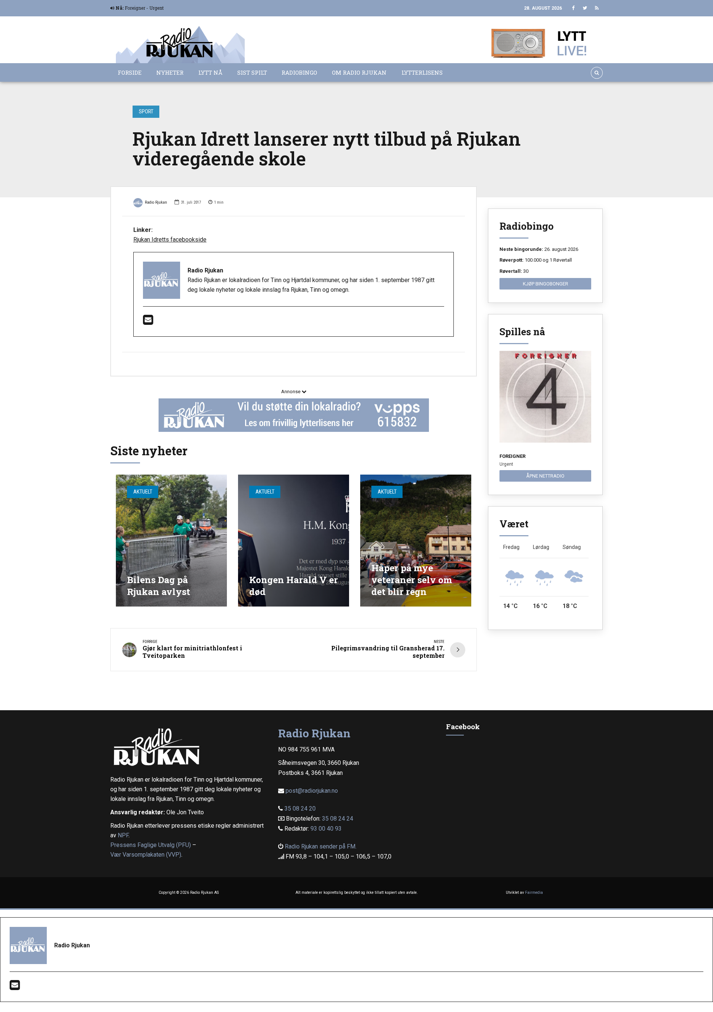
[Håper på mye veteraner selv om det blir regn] (416, 540)
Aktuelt (142, 491)
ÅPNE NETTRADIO (545, 476)
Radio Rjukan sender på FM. (320, 846)
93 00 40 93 (326, 828)
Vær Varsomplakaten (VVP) (145, 854)
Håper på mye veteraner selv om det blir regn (411, 579)
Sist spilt (252, 72)
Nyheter (169, 72)
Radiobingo (299, 72)
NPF (123, 835)
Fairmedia (534, 892)
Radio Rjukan (156, 202)
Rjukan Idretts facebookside (169, 239)
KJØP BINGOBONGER (545, 284)
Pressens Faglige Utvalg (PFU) (150, 844)
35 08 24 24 (337, 818)
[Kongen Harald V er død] (293, 540)
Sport (146, 111)
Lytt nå (210, 72)
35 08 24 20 (300, 808)
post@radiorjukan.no (312, 790)
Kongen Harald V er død (293, 585)
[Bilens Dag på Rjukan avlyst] (171, 540)
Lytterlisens (422, 72)
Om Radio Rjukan (359, 72)
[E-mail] (148, 322)
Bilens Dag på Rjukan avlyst (158, 585)
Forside (129, 72)
